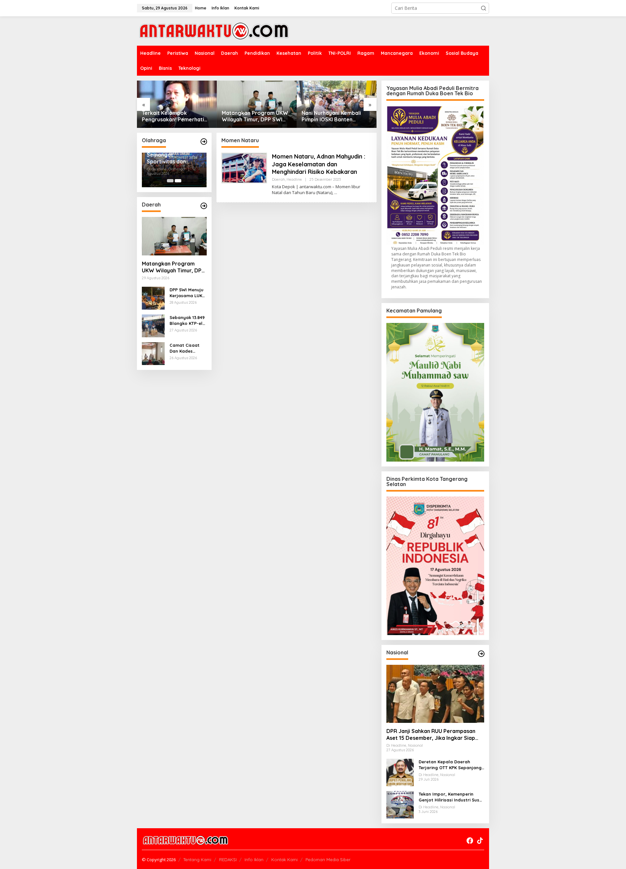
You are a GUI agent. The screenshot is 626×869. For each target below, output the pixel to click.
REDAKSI (228, 859)
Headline (294, 179)
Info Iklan (254, 859)
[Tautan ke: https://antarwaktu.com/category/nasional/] (481, 654)
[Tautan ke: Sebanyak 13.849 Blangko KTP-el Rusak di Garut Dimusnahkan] (153, 325)
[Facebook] (470, 840)
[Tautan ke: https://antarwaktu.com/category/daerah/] (204, 206)
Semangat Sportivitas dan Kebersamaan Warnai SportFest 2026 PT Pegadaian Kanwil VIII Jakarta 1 (171, 158)
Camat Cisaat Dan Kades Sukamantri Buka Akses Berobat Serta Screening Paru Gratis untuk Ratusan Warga (188, 348)
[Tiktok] (480, 840)
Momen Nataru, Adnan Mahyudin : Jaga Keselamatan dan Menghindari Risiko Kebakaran (318, 164)
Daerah (278, 179)
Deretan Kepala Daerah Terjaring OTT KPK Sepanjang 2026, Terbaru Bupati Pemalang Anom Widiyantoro (450, 764)
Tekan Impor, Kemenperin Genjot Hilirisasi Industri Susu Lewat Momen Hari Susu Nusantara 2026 (450, 797)
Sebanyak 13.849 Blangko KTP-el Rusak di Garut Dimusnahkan (187, 320)
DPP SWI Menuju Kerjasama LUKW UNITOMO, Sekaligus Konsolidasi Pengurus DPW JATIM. (188, 292)
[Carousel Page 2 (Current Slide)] (178, 180)
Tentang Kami (197, 859)
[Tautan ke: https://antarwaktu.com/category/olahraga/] (204, 141)
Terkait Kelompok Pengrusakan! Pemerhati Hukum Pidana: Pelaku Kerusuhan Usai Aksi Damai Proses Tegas (175, 116)
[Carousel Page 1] (170, 180)
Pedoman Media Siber (328, 859)
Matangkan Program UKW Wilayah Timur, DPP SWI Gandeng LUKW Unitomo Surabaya (255, 116)
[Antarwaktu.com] (214, 30)
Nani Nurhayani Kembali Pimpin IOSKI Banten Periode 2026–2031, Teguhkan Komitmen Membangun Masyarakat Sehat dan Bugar (333, 116)
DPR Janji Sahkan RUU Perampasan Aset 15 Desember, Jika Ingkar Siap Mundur (430, 734)
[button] (483, 8)
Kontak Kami (284, 859)
